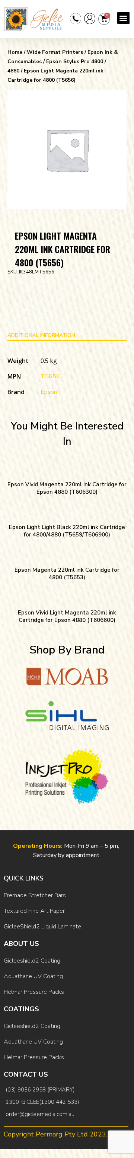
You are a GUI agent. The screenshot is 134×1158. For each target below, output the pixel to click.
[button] (123, 18)
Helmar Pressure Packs (34, 992)
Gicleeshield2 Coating (32, 961)
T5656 (50, 376)
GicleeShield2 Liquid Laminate (42, 926)
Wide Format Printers (55, 52)
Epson (49, 392)
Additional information (41, 335)
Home (14, 52)
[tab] (67, 335)
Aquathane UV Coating (33, 976)
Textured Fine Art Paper (34, 911)
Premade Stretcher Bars (35, 895)
